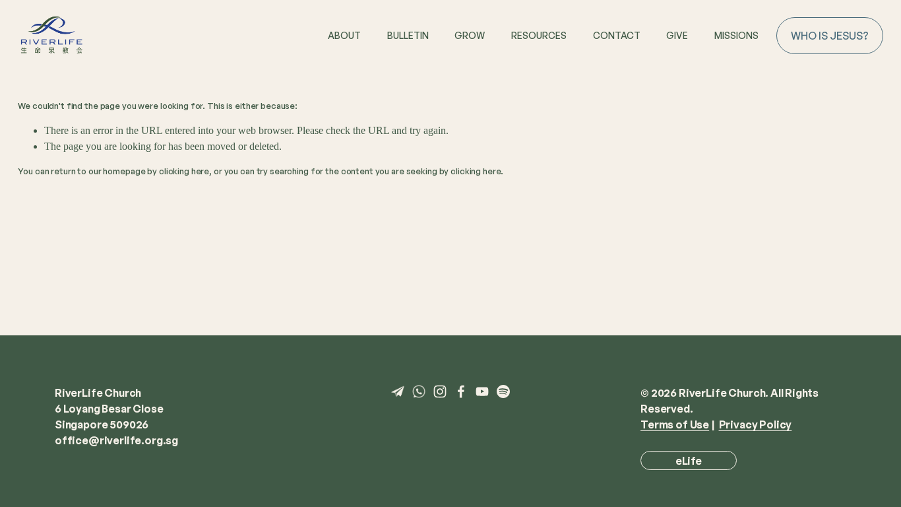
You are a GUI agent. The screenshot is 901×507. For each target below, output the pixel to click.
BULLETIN (408, 35)
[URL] (397, 391)
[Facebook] (461, 391)
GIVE (677, 35)
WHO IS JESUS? (830, 35)
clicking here (184, 171)
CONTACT (616, 35)
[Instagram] (440, 391)
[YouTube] (482, 391)
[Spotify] (503, 391)
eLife (688, 460)
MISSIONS (736, 35)
